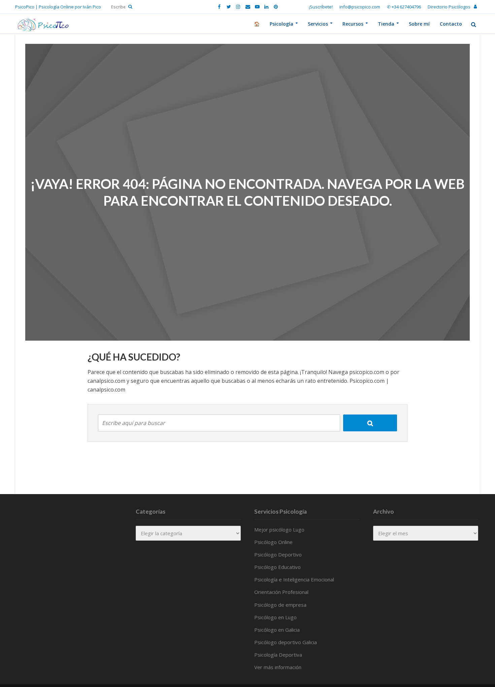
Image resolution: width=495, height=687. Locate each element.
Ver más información (277, 667)
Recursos (352, 24)
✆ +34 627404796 (404, 7)
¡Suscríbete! (321, 7)
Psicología (281, 24)
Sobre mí (419, 24)
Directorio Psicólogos (449, 7)
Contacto (451, 24)
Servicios (318, 24)
